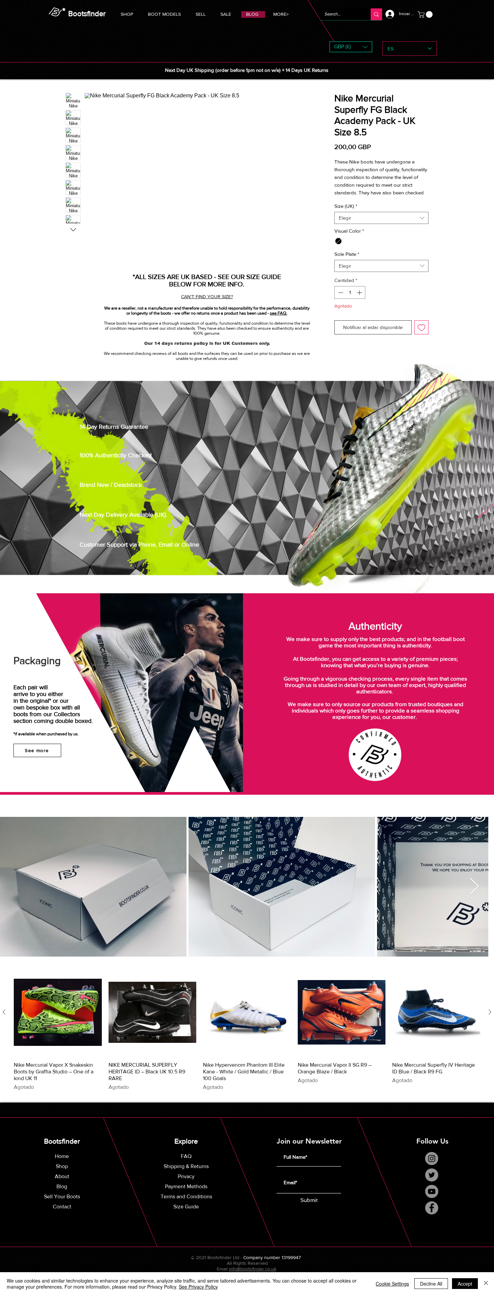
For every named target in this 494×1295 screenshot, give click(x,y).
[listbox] (350, 46)
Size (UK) (345, 214)
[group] (247, 1037)
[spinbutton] (350, 300)
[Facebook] (431, 1215)
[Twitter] (431, 1182)
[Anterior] (4, 1020)
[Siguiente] (490, 1020)
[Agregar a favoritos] (421, 335)
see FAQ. (278, 313)
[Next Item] (481, 894)
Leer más (344, 200)
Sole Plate (346, 261)
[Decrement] (339, 300)
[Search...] (376, 14)
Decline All (431, 1283)
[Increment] (360, 300)
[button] (164, 13)
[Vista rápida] (58, 1020)
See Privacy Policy (198, 1286)
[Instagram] (431, 1165)
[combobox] (381, 226)
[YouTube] (431, 1198)
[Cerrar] (486, 1284)
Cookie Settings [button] (392, 1283)
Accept (465, 1283)
